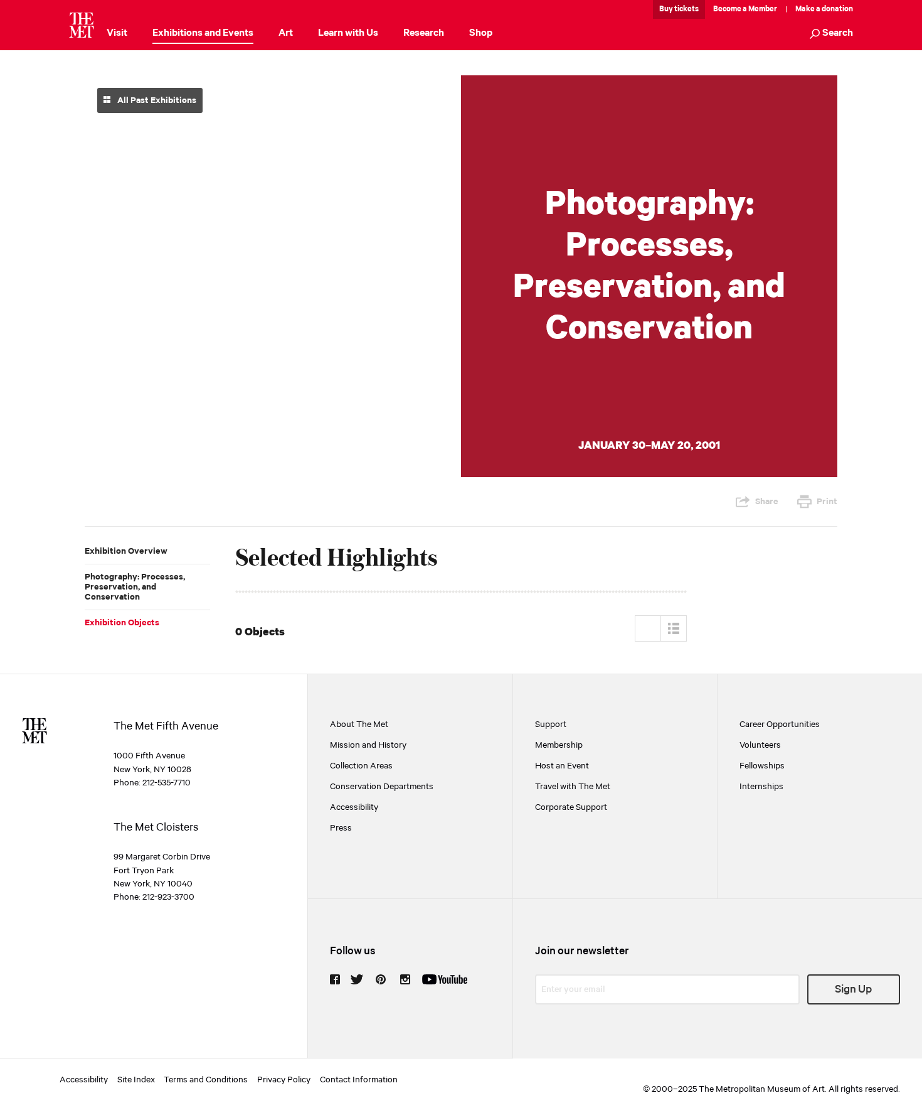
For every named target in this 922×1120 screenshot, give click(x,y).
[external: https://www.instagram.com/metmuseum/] (405, 979)
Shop (480, 33)
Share (766, 501)
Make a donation (824, 9)
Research (423, 33)
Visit (117, 33)
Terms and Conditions (206, 1080)
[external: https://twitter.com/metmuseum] (356, 979)
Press (341, 828)
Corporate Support (571, 807)
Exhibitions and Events (202, 33)
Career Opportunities (779, 724)
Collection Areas (361, 766)
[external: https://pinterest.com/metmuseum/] (380, 979)
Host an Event (562, 766)
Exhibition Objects (122, 623)
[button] (831, 34)
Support (550, 724)
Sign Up (853, 989)
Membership (559, 745)
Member (762, 9)
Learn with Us (348, 33)
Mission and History (368, 745)
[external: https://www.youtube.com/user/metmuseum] (444, 979)
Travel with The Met (572, 786)
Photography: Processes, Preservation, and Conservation (135, 587)
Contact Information (359, 1080)
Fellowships (762, 766)
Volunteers (760, 745)
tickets (686, 9)
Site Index (136, 1080)
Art (285, 33)
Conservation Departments (381, 786)
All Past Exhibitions (155, 100)
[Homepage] (81, 25)
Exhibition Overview (126, 551)
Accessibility (354, 807)
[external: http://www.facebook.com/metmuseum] (335, 979)
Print (827, 501)
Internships (761, 786)
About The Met (359, 724)
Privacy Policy (283, 1080)
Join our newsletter (582, 951)
